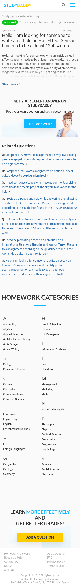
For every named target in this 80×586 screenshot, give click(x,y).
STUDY (17, 5)
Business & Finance (14, 369)
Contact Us (11, 561)
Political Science (51, 434)
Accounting (9, 324)
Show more (10, 84)
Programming (49, 444)
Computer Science (14, 399)
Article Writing (11, 349)
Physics (46, 429)
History (46, 329)
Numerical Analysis (53, 409)
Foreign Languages (14, 449)
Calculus (8, 384)
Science (46, 464)
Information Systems (54, 349)
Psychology (48, 449)
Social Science (50, 469)
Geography (9, 464)
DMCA (8, 565)
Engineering (10, 419)
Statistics (47, 474)
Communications (13, 394)
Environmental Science (16, 429)
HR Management (51, 334)
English (7, 424)
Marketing (47, 389)
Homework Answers (17, 553)
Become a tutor (14, 557)
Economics (9, 414)
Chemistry (9, 389)
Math (45, 394)
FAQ (50, 557)
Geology (8, 469)
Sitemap (9, 569)
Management (49, 384)
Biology (7, 364)
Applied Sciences (13, 334)
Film (5, 444)
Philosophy (48, 424)
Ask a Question (40, 537)
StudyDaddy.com (50, 575)
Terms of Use (55, 565)
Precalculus (48, 439)
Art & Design (10, 344)
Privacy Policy (56, 561)
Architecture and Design (17, 339)
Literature (47, 369)
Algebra (7, 329)
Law (44, 364)
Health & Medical (51, 324)
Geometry (9, 474)
